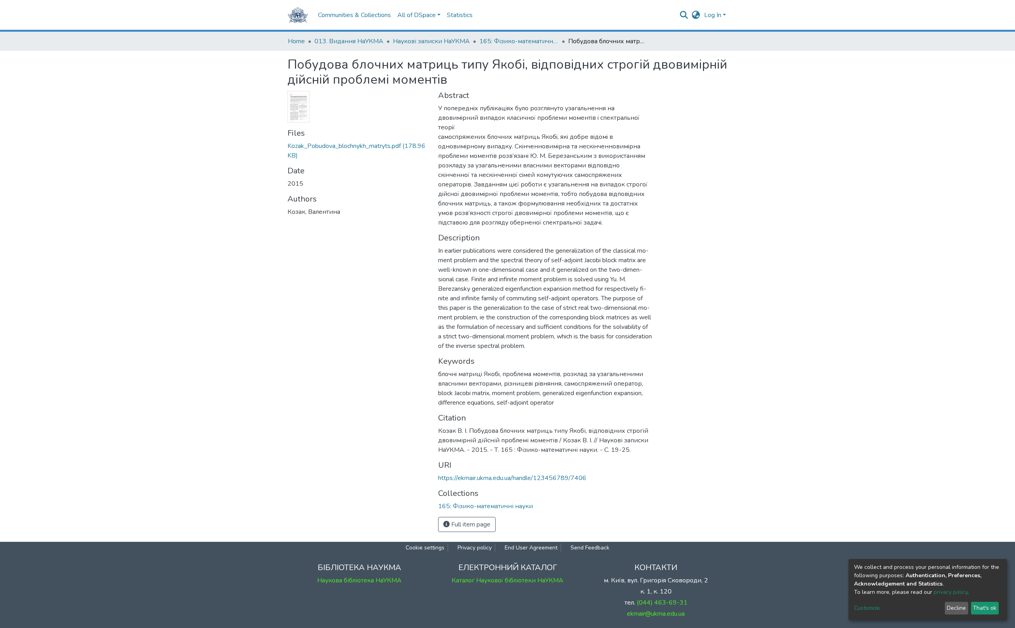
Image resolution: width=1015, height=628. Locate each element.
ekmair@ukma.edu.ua (656, 613)
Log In (712, 15)
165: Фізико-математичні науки (519, 41)
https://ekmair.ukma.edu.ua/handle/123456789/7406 (512, 478)
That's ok (984, 608)
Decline (956, 608)
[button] (696, 15)
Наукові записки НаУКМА (431, 41)
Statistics (460, 15)
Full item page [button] (470, 524)
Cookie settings (425, 547)
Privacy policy (475, 547)
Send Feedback (590, 547)
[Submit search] (684, 15)
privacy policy (950, 592)
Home (296, 41)
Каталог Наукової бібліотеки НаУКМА (507, 580)
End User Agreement (531, 547)
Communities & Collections (354, 15)
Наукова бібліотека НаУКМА (359, 580)
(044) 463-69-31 (662, 602)
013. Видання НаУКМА (348, 41)
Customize (867, 608)
